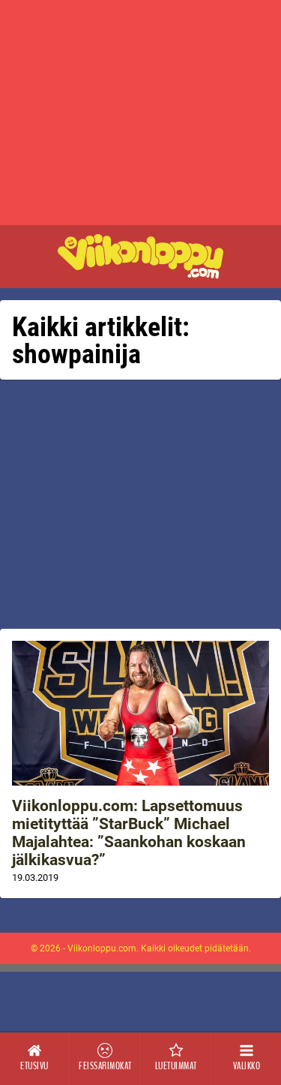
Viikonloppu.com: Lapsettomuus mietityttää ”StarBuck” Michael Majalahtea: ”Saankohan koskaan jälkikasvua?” (129, 833)
